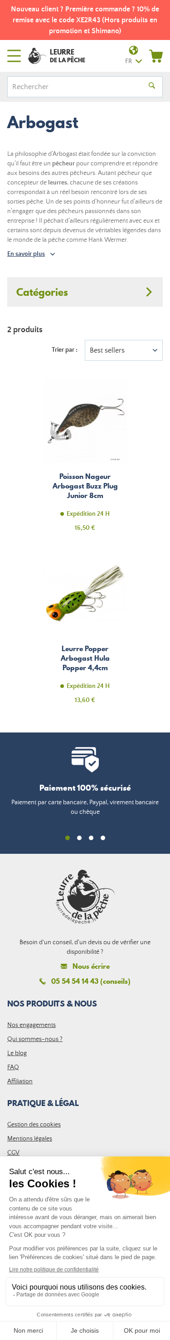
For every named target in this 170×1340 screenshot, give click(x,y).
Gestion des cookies (34, 1124)
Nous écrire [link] (91, 966)
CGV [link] (13, 1152)
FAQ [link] (13, 1067)
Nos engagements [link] (31, 1025)
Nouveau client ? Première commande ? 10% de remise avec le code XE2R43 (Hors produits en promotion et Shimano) (85, 20)
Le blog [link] (17, 1053)
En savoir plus (26, 254)
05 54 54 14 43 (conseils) (91, 981)
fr (128, 61)
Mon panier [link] (156, 56)
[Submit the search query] (152, 86)
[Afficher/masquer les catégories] (85, 292)
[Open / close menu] (14, 56)
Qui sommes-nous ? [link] (35, 1039)
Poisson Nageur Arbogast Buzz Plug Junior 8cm (85, 460)
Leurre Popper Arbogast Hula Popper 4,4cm (85, 632)
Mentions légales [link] (29, 1138)
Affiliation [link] (20, 1081)
